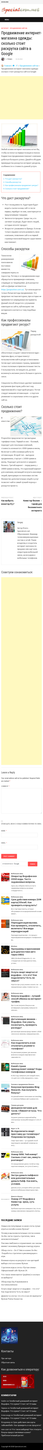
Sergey (9, 59)
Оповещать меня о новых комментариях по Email (21, 824)
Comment (5, 786)
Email (4, 843)
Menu (7, 19)
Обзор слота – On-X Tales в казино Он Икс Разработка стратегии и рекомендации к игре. (19, 1253)
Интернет (5, 28)
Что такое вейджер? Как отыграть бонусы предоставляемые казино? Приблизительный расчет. (21, 1432)
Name (4, 831)
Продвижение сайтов (18, 28)
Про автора (6, 1358)
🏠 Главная (6, 65)
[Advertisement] (21, 97)
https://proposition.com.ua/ (12, 289)
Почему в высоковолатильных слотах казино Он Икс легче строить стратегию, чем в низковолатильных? (20, 1236)
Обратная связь (8, 1362)
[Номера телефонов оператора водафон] (17, 1381)
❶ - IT (15, 65)
